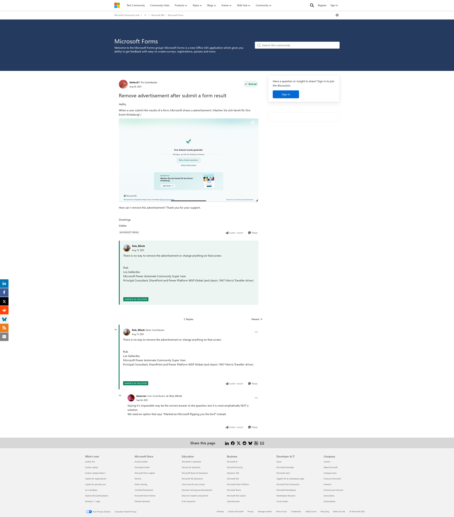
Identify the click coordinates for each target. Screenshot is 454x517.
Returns (138, 478)
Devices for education (191, 467)
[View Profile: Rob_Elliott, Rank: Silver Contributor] (126, 332)
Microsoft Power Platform (238, 484)
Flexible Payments (142, 501)
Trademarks (296, 511)
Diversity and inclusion (333, 490)
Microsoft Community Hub (126, 15)
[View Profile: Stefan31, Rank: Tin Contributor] (123, 84)
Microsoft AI (232, 461)
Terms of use (281, 511)
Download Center (142, 467)
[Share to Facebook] (233, 443)
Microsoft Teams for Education (195, 473)
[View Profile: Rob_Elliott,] (126, 247)
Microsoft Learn (283, 473)
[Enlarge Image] (188, 160)
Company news (330, 473)
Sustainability (329, 501)
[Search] (312, 5)
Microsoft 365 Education (192, 478)
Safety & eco (310, 511)
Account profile (141, 461)
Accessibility (329, 495)
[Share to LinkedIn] (227, 443)
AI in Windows (91, 490)
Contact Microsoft (235, 511)
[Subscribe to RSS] (256, 443)
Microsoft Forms (175, 15)
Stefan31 (134, 82)
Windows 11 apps (92, 501)
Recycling (325, 511)
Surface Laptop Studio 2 (95, 473)
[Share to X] (238, 443)
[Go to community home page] (117, 5)
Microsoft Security (235, 467)
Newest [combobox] (257, 319)
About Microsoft (330, 467)
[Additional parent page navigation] (145, 15)
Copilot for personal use (95, 484)
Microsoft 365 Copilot (236, 495)
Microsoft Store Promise (145, 495)
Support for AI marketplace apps (290, 478)
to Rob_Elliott (174, 396)
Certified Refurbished (144, 490)
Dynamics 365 (233, 473)
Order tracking (141, 484)
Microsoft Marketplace (286, 490)
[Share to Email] (262, 443)
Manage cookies (265, 511)
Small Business (233, 501)
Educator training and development (197, 490)
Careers (327, 461)
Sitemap (220, 511)
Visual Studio (282, 501)
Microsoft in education (191, 461)
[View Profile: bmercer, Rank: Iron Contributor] (131, 397)
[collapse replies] (116, 330)
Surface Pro (90, 461)
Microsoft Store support (145, 473)
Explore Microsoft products (96, 495)
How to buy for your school (193, 484)
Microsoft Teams (234, 490)
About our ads (339, 511)
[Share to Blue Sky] (250, 443)
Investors (327, 484)
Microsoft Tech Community (287, 484)
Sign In (334, 5)
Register (322, 5)
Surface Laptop (91, 467)
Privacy (251, 511)
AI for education (188, 501)
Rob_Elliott (138, 246)
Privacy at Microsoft (332, 478)
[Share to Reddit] (244, 443)
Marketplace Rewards (285, 495)
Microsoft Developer (285, 467)
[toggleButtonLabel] (337, 15)
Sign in (286, 94)
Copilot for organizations (95, 478)
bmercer (141, 396)
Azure (278, 461)
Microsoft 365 (157, 15)
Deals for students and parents (195, 495)
